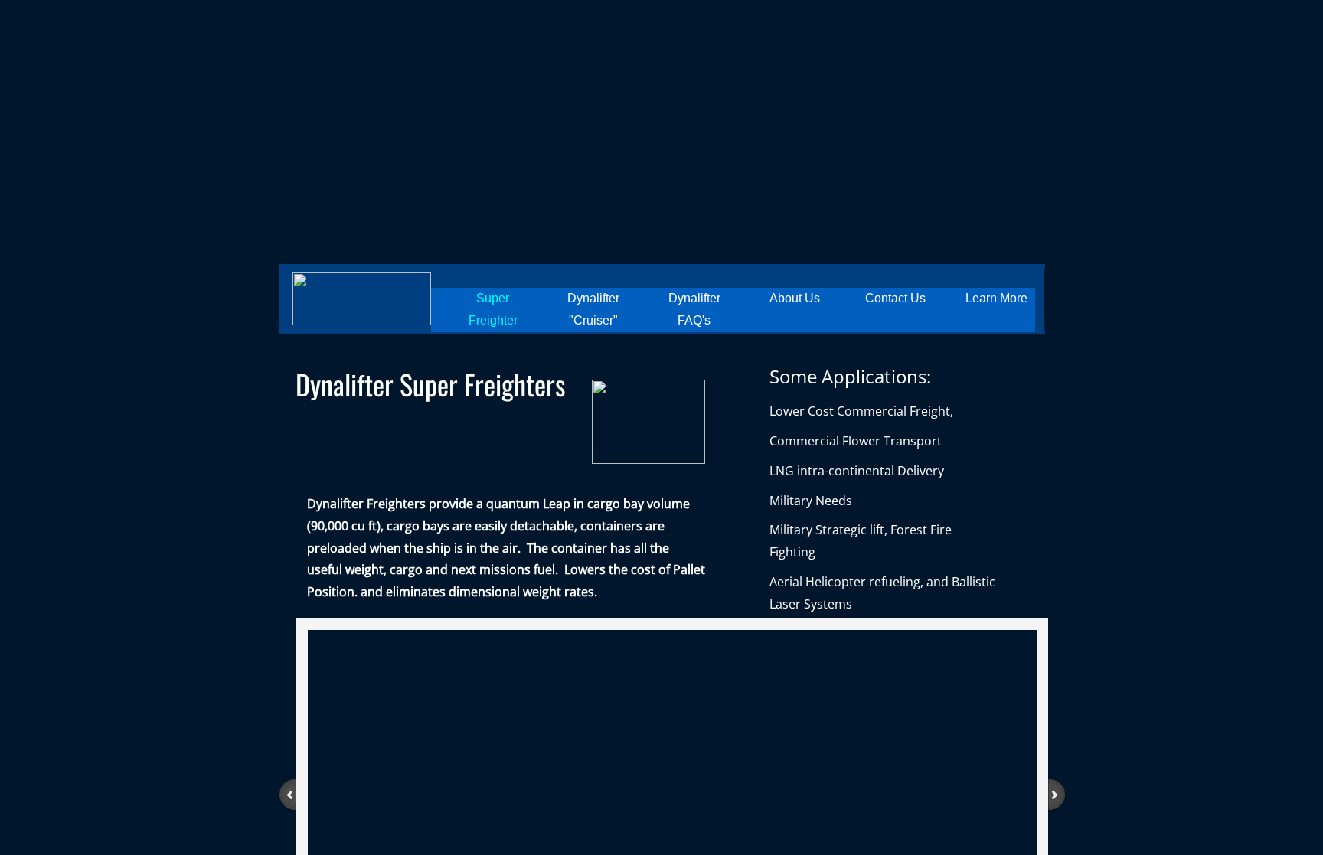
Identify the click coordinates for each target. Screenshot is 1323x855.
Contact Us (895, 298)
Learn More (996, 298)
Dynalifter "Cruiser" (593, 309)
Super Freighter (493, 309)
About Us (794, 298)
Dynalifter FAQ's (694, 309)
